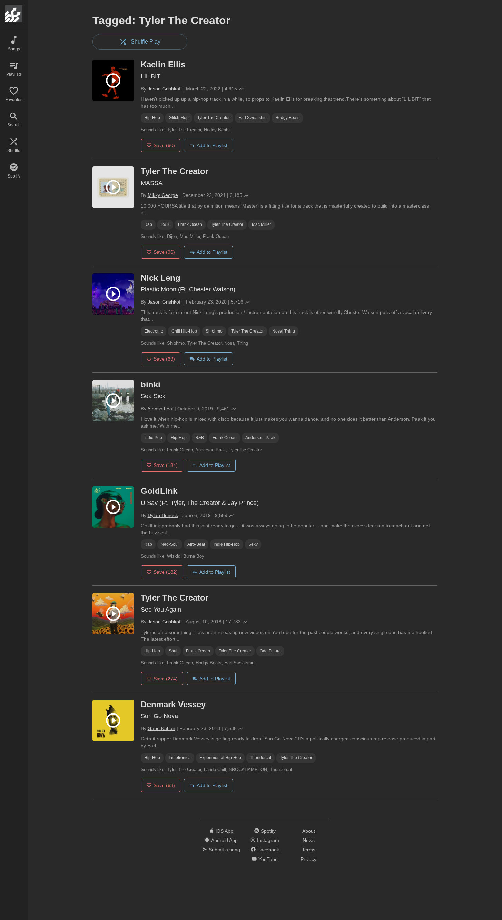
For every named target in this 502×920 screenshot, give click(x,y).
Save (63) (164, 785)
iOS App (224, 831)
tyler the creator (213, 117)
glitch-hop (179, 117)
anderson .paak (260, 437)
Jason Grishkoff (165, 89)
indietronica (180, 757)
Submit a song (224, 849)
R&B (165, 224)
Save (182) (166, 572)
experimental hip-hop (220, 757)
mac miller (261, 224)
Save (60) (164, 145)
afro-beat (196, 544)
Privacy (308, 859)
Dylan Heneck (163, 515)
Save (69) (164, 359)
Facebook (268, 849)
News (309, 840)
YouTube (268, 859)
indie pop (153, 437)
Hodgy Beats (287, 117)
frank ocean (190, 224)
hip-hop (152, 117)
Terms (308, 849)
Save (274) (166, 678)
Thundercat (260, 757)
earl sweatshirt (252, 117)
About (308, 831)
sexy (253, 544)
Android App (224, 840)
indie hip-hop (227, 544)
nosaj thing (283, 331)
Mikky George (163, 195)
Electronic (153, 331)
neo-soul (170, 544)
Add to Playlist (212, 145)
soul (173, 651)
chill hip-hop (184, 331)
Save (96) (164, 252)
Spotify (268, 831)
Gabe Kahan (161, 728)
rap (148, 224)
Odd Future (270, 651)
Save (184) (166, 465)
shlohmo (214, 331)
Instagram (268, 840)
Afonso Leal (160, 408)
